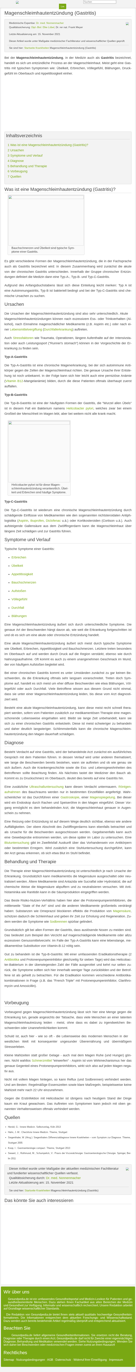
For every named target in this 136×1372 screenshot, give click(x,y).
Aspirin (23, 520)
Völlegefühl (19, 599)
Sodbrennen (58, 921)
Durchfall (18, 607)
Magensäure (122, 911)
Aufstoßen (19, 591)
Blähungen (19, 616)
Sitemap (9, 1359)
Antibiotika (11, 959)
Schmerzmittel (42, 1060)
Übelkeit (17, 565)
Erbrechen (19, 557)
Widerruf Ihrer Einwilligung (90, 1359)
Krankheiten (42, 47)
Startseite (29, 47)
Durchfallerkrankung (58, 329)
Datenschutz (63, 1359)
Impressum (116, 1359)
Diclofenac (53, 520)
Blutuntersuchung (16, 842)
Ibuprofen (37, 520)
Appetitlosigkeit (22, 574)
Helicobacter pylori (79, 408)
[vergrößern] (81, 248)
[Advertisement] (67, 104)
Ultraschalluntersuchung (46, 786)
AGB (50, 1359)
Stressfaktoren (23, 338)
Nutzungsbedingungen (30, 1359)
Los (62, 6)
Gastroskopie (70, 797)
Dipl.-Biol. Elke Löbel (42, 27)
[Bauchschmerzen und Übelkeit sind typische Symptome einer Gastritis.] (46, 198)
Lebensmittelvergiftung (26, 329)
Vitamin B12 (14, 381)
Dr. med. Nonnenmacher (50, 23)
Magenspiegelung (102, 797)
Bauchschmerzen (24, 582)
